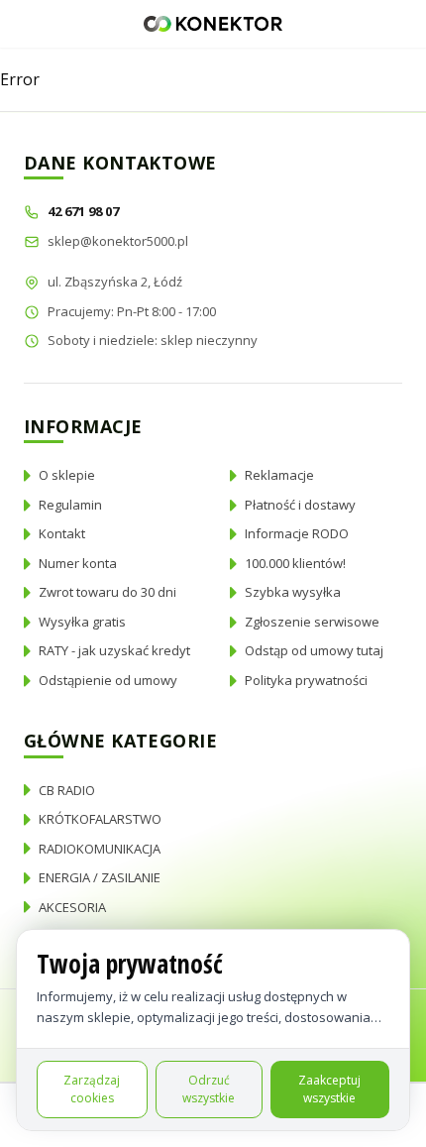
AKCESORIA (72, 907)
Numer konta (78, 563)
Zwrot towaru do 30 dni (107, 592)
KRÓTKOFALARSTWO (100, 819)
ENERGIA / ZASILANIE (99, 877)
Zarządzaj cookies (91, 1089)
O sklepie (67, 475)
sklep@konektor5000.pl (118, 241)
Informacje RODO (297, 533)
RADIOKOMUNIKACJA (99, 849)
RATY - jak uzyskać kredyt (114, 650)
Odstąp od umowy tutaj (314, 650)
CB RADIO (67, 790)
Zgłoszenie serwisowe (312, 622)
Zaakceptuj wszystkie (329, 1089)
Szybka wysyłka (293, 592)
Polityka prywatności (306, 680)
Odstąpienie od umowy (108, 680)
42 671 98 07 (85, 211)
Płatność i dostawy (300, 505)
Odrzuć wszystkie (208, 1089)
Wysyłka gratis (82, 622)
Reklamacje (279, 475)
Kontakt (62, 533)
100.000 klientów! (295, 563)
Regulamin (70, 505)
